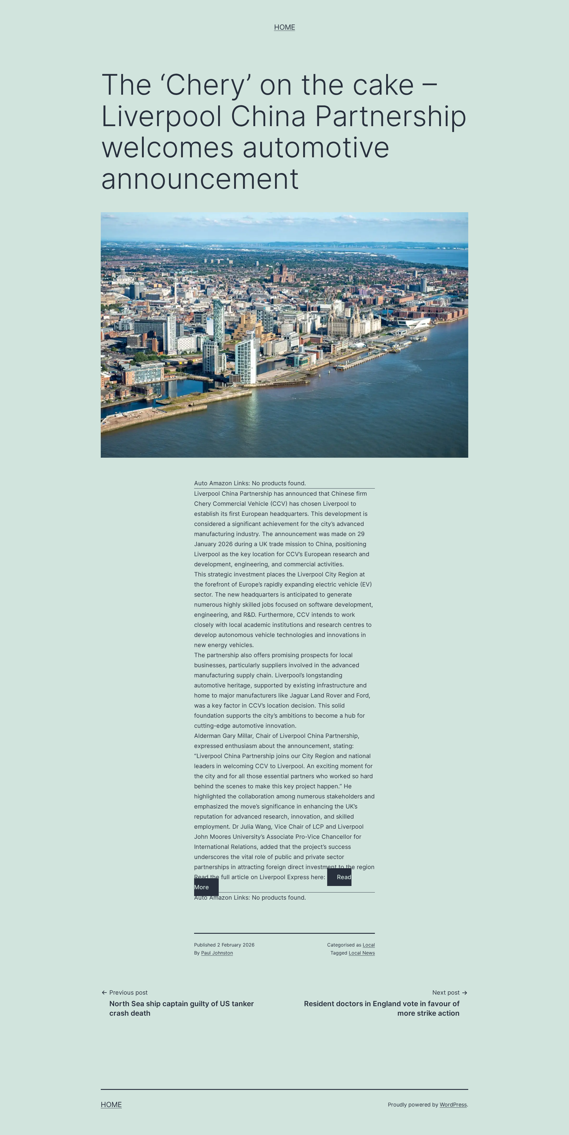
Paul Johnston (217, 953)
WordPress (453, 1104)
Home (284, 27)
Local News (362, 953)
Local (369, 945)
